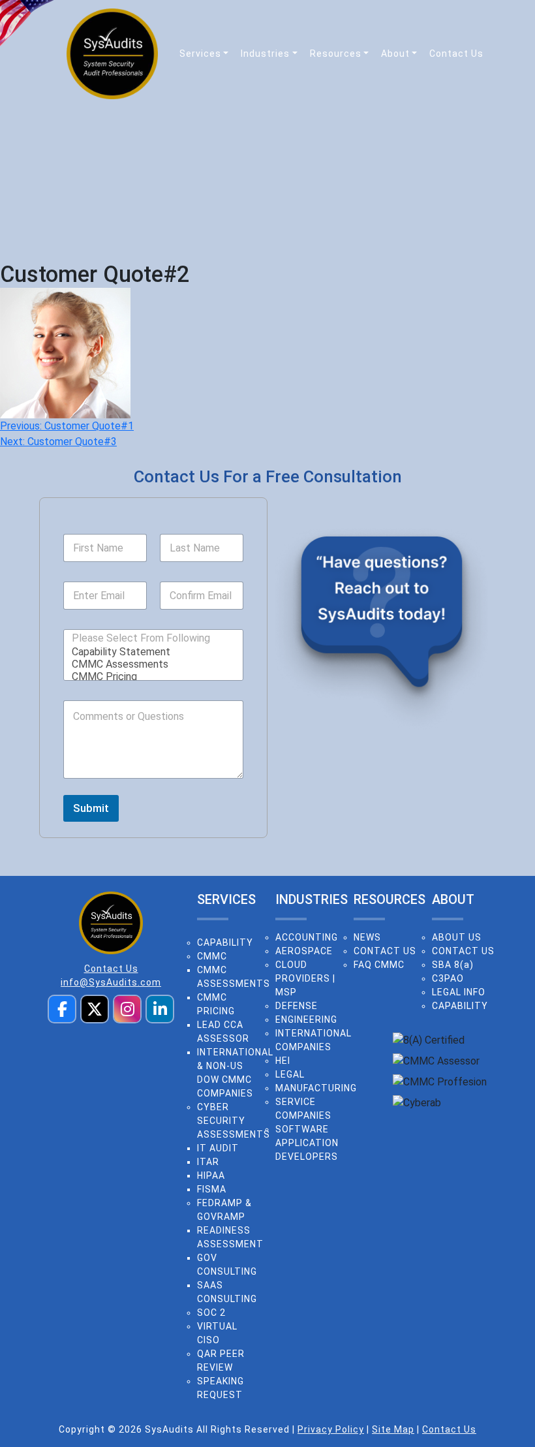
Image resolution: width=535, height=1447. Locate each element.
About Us (457, 937)
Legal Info (458, 992)
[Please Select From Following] (141, 638)
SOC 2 (211, 1312)
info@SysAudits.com (111, 982)
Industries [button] (265, 53)
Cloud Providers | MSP (305, 978)
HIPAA (211, 1175)
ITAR (208, 1162)
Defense (296, 1006)
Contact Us (456, 53)
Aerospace (304, 951)
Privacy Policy (331, 1429)
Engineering (306, 1019)
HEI (282, 1060)
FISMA (211, 1189)
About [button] (395, 53)
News (367, 937)
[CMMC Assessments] (149, 664)
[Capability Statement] (149, 652)
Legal (290, 1074)
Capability (225, 942)
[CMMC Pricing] (149, 676)
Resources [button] (335, 53)
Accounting (306, 937)
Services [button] (200, 53)
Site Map (393, 1429)
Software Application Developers (307, 1143)
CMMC (212, 956)
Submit (91, 808)
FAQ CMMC (379, 964)
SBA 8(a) (453, 964)
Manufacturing (316, 1088)
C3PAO (448, 978)
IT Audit (218, 1148)
